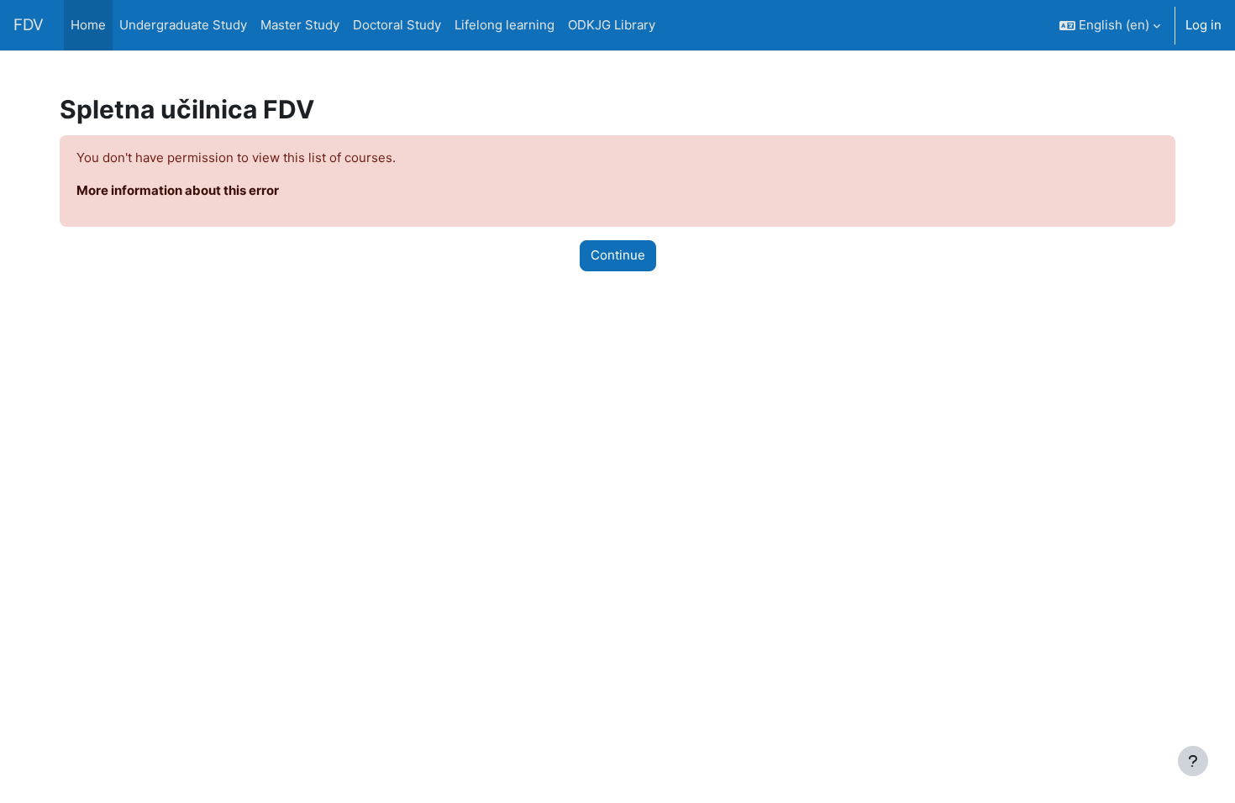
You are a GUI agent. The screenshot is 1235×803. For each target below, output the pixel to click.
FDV (28, 24)
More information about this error (177, 190)
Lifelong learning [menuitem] (504, 25)
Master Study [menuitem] (299, 25)
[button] (1109, 25)
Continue (618, 255)
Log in (1203, 25)
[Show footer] (1193, 761)
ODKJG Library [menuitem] (611, 25)
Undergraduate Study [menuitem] (183, 25)
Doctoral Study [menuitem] (397, 25)
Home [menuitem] (88, 25)
